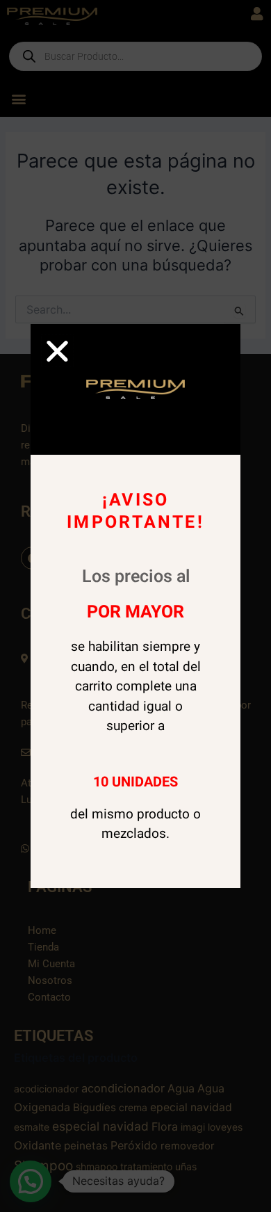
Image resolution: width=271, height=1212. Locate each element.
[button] (57, 351)
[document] (135, 606)
